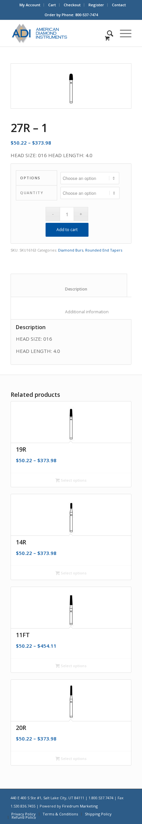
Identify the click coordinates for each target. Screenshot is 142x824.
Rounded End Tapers (103, 250)
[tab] (69, 285)
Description (69, 289)
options (30, 177)
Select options (73, 480)
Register (96, 4)
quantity (31, 192)
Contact (119, 4)
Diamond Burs (70, 250)
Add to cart (67, 229)
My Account (29, 4)
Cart (52, 4)
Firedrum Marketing (80, 806)
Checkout (72, 4)
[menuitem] (30, 5)
